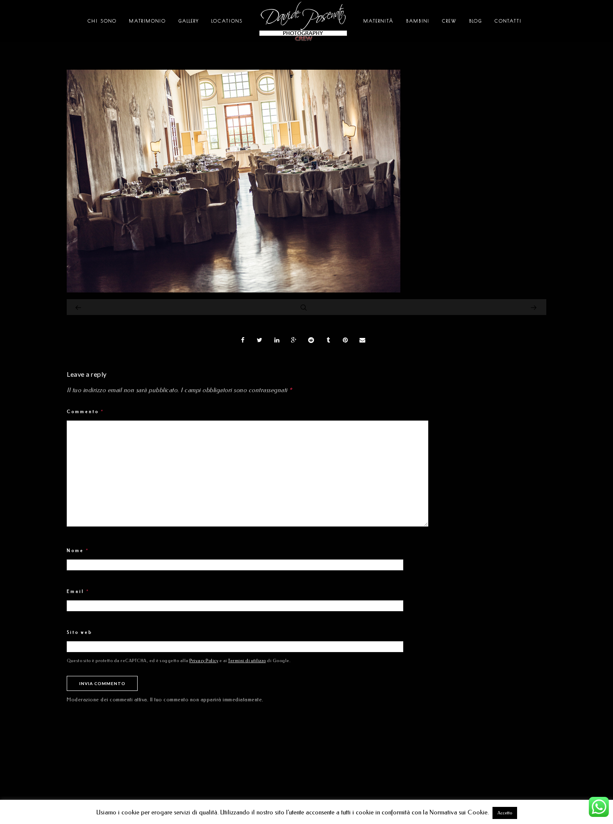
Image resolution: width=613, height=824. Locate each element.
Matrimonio (147, 20)
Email (78, 591)
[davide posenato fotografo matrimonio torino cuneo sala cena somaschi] (233, 290)
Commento (85, 411)
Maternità (379, 20)
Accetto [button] (504, 813)
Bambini (418, 20)
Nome (78, 550)
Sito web (79, 632)
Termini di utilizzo (247, 660)
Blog (475, 20)
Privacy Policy (203, 660)
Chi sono (102, 20)
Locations (227, 20)
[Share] (242, 340)
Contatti (508, 20)
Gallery (188, 20)
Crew (449, 20)
